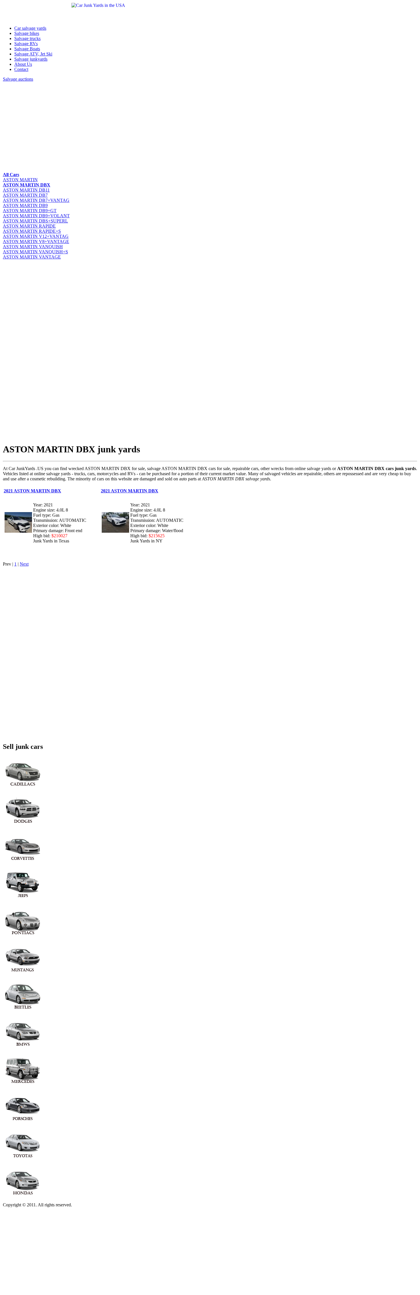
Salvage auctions (18, 79)
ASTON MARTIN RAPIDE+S (32, 231)
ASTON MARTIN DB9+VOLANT (36, 215)
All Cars (11, 174)
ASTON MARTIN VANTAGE (32, 256)
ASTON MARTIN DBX (26, 184)
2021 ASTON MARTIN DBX (32, 490)
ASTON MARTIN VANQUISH (33, 246)
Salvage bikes (26, 33)
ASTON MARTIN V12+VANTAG (36, 236)
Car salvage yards (30, 28)
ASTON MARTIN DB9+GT (30, 210)
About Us (23, 64)
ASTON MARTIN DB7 (25, 195)
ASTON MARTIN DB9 (25, 205)
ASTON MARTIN (20, 179)
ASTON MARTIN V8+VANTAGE (36, 241)
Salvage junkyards (30, 59)
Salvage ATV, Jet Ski (33, 53)
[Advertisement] (174, 126)
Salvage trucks (27, 38)
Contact (21, 69)
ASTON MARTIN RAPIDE (29, 226)
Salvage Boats (27, 48)
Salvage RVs (26, 43)
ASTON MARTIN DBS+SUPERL (35, 220)
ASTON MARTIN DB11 (26, 190)
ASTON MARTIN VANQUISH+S (35, 251)
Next (24, 564)
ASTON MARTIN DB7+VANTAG (36, 200)
